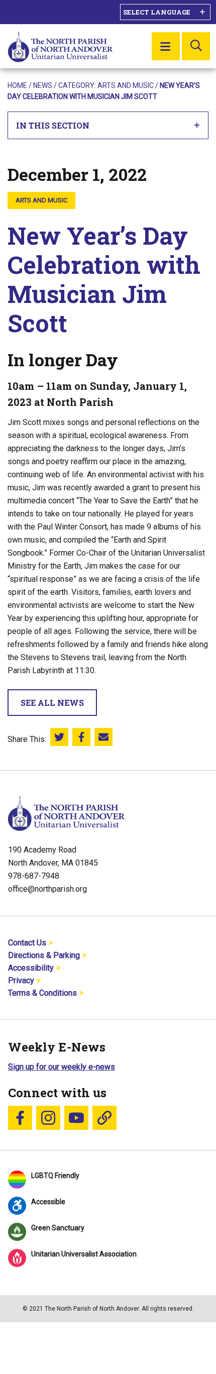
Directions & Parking (44, 955)
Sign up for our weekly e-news (61, 1067)
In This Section (52, 125)
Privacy (21, 980)
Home (17, 85)
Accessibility (31, 968)
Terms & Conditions (42, 993)
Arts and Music (125, 85)
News (42, 85)
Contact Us (27, 942)
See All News (52, 702)
